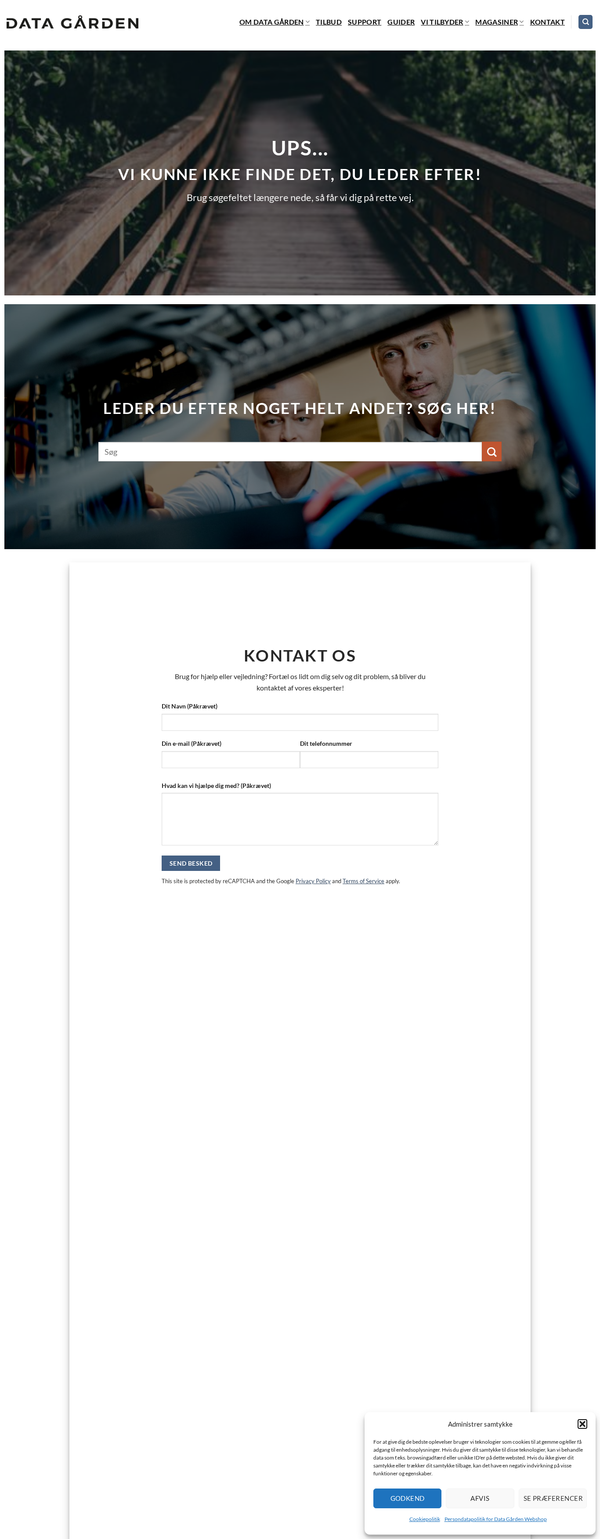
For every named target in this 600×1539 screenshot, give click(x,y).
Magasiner (496, 22)
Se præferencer (553, 1498)
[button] (582, 1424)
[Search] (585, 22)
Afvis (479, 1498)
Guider (401, 22)
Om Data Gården (271, 22)
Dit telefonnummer (326, 743)
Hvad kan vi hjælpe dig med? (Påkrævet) (216, 785)
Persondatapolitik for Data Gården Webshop (496, 1519)
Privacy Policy (313, 881)
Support (364, 22)
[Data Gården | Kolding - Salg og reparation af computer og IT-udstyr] (72, 22)
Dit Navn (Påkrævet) (189, 706)
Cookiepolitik (424, 1519)
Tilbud (329, 22)
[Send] (492, 451)
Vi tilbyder (442, 22)
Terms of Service (363, 881)
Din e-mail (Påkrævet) (191, 743)
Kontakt (547, 22)
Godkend (407, 1498)
